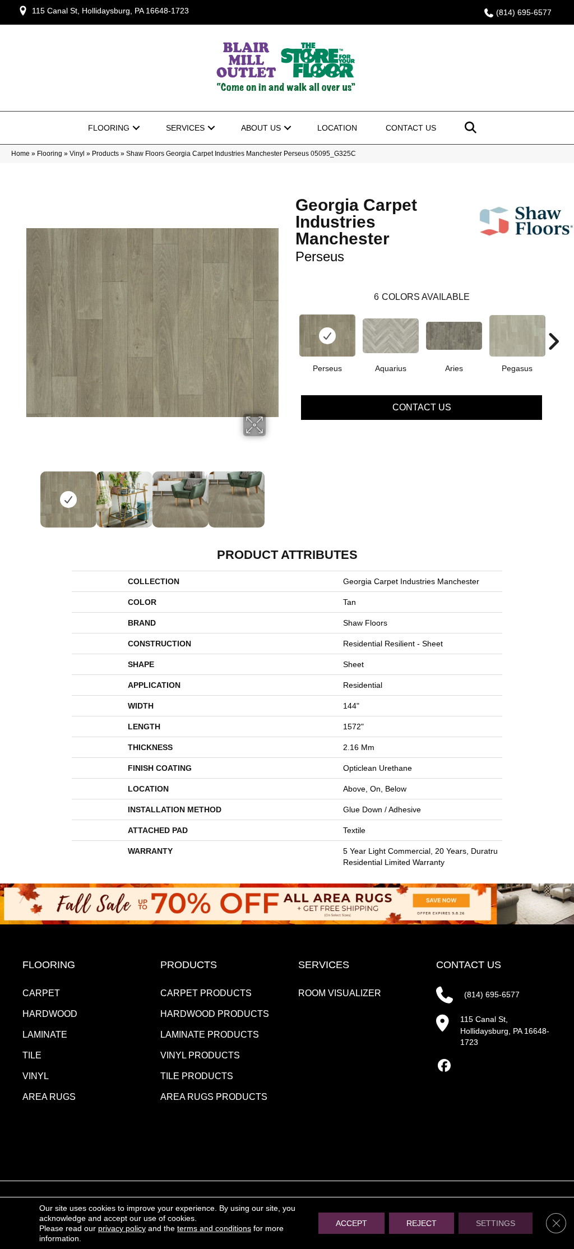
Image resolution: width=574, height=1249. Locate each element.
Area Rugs (49, 1097)
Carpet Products (206, 993)
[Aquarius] (391, 336)
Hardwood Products (214, 1014)
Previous (32, 493)
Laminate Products (209, 1034)
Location (337, 127)
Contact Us (411, 127)
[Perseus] (327, 335)
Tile (31, 1055)
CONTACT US (468, 964)
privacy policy (122, 1228)
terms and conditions (214, 1228)
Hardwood (49, 1014)
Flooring (108, 127)
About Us (261, 127)
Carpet (41, 993)
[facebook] (444, 1066)
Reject (421, 1223)
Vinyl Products (200, 1055)
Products (105, 154)
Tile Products (196, 1076)
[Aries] (454, 336)
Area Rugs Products (213, 1097)
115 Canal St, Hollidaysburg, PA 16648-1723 (110, 10)
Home (20, 154)
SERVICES (323, 964)
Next (273, 493)
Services (185, 127)
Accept (351, 1223)
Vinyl (77, 154)
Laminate (44, 1034)
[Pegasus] (517, 335)
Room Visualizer (339, 993)
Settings (495, 1223)
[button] (136, 128)
